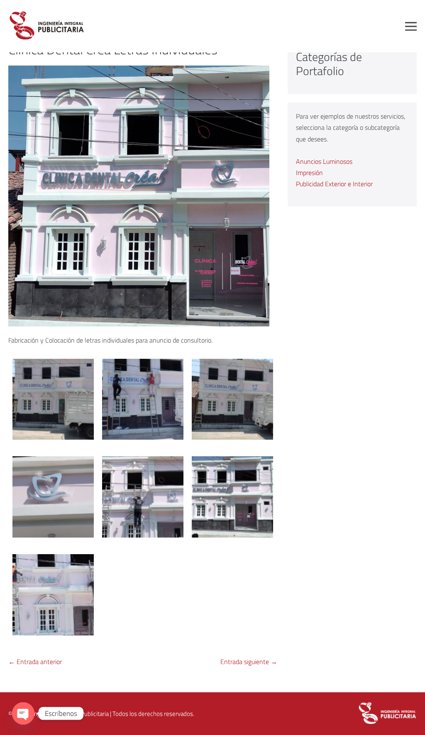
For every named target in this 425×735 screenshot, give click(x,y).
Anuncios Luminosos (324, 161)
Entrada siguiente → (248, 662)
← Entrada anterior (35, 662)
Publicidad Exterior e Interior (334, 184)
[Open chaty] (23, 713)
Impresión (309, 173)
